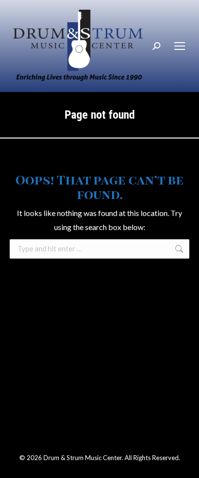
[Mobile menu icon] (179, 46)
